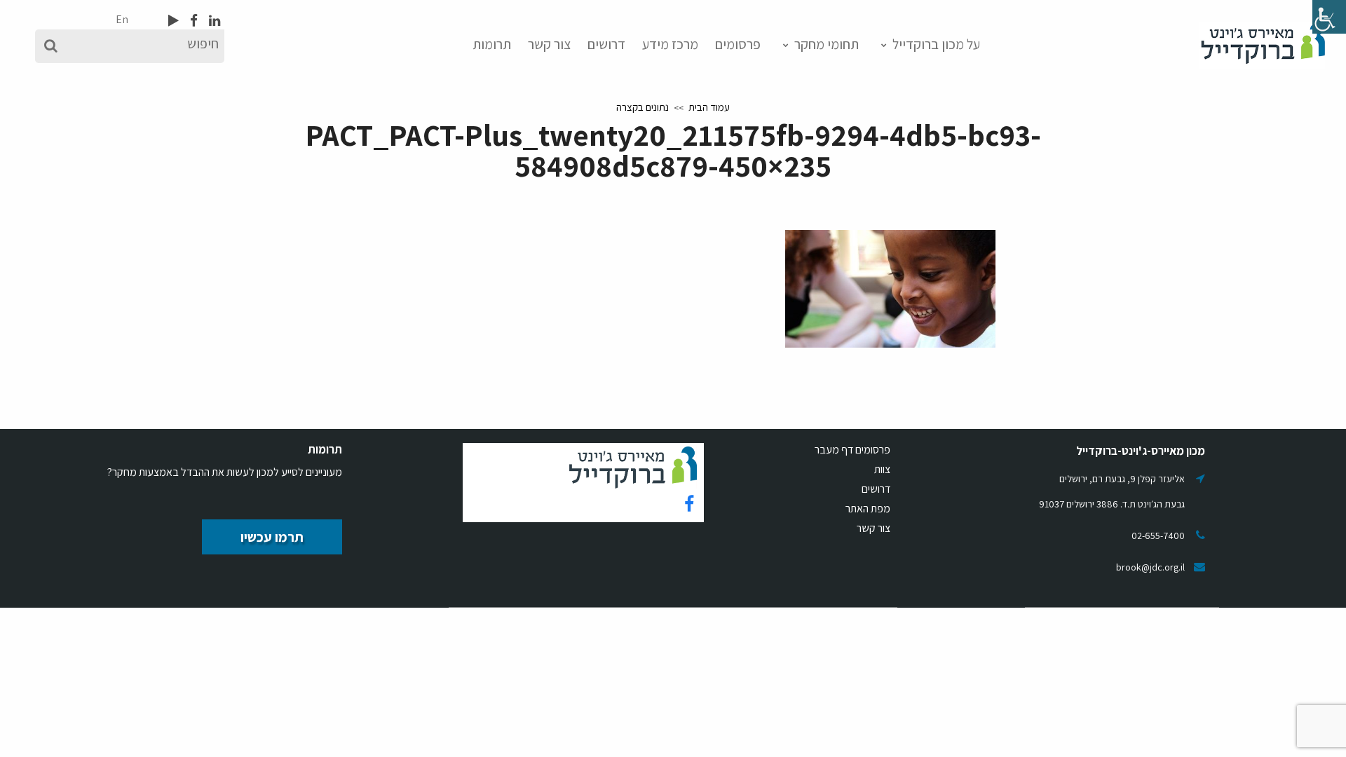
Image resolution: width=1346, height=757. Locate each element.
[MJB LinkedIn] (213, 20)
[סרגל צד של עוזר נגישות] (1329, 17)
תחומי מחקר (826, 44)
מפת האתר (867, 508)
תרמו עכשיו (272, 537)
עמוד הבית (709, 107)
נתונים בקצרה (642, 107)
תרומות (492, 44)
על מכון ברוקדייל (936, 44)
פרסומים (738, 44)
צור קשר (549, 44)
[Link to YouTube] (173, 20)
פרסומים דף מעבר (852, 449)
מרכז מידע (670, 44)
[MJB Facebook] (192, 20)
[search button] (50, 46)
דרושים (606, 44)
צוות (882, 469)
